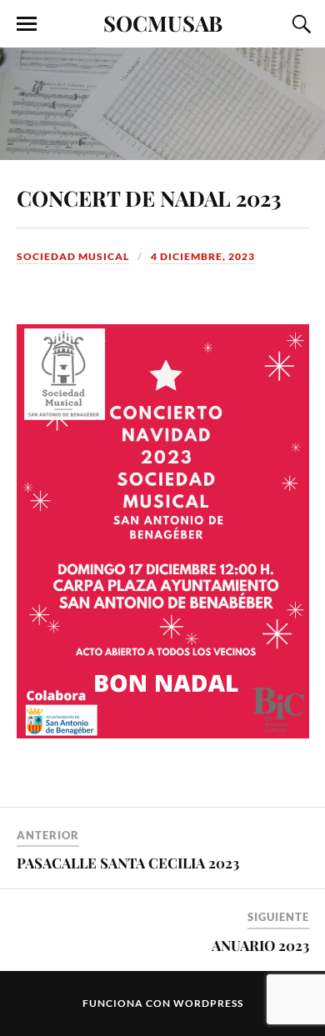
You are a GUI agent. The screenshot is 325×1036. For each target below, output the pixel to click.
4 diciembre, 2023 (203, 256)
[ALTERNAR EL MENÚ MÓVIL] (27, 24)
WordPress (208, 1003)
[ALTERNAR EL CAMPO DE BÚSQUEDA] (299, 24)
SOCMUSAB (162, 22)
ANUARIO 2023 (260, 945)
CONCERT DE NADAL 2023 (149, 197)
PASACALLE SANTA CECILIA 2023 (128, 862)
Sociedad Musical (73, 256)
